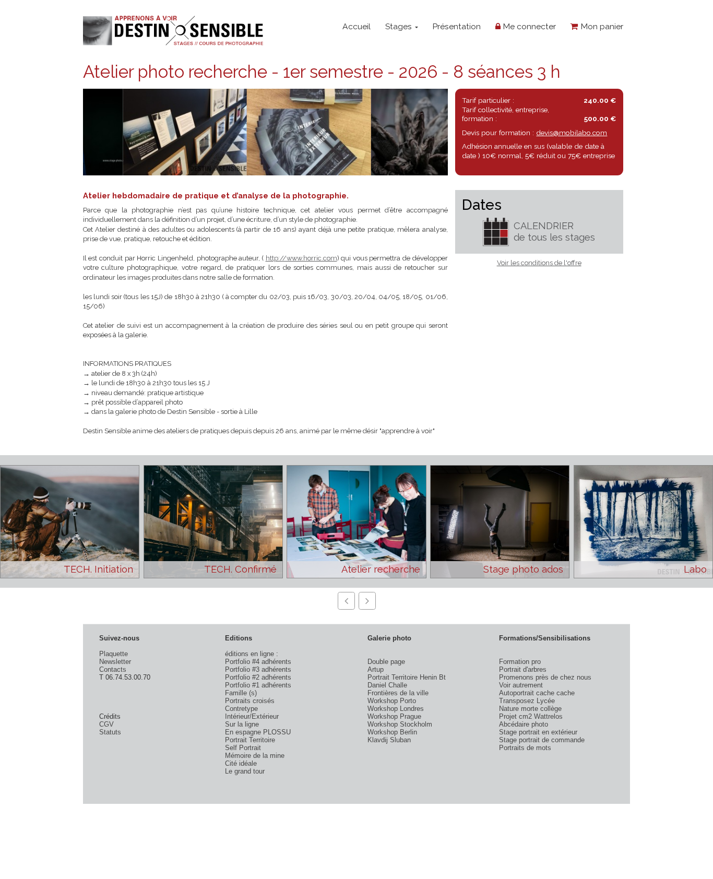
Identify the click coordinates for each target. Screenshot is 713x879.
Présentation (456, 26)
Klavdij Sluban (389, 740)
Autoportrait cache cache (537, 693)
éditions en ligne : (251, 654)
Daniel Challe (387, 685)
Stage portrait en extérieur (538, 732)
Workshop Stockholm (399, 724)
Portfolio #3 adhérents (258, 669)
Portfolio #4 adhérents (258, 662)
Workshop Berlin (392, 732)
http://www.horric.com (301, 258)
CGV (106, 724)
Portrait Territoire (250, 740)
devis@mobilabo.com (571, 132)
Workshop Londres (395, 708)
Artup (375, 669)
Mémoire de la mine (254, 755)
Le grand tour (245, 771)
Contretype (241, 708)
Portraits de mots (525, 748)
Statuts (110, 732)
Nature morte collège (530, 708)
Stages (399, 26)
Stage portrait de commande (542, 740)
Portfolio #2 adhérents (258, 677)
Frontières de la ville (398, 693)
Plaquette (113, 654)
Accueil (356, 26)
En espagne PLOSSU (258, 732)
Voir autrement (521, 685)
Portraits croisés (250, 701)
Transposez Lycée (527, 701)
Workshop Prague (394, 716)
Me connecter (528, 26)
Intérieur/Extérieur (252, 716)
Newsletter (115, 662)
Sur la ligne (242, 724)
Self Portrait (243, 748)
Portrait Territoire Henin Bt (406, 677)
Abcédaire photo (523, 724)
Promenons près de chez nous (545, 677)
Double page (386, 662)
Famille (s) (241, 693)
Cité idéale (241, 763)
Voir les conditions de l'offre (539, 263)
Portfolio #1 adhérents (258, 685)
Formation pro (520, 662)
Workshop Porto (391, 701)
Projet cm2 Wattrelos (531, 716)
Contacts (112, 669)
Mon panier (600, 26)
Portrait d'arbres (522, 669)
